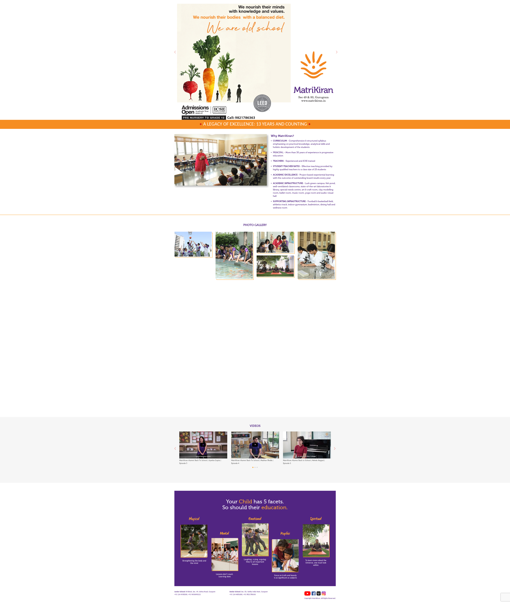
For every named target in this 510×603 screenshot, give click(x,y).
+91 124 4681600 (236, 595)
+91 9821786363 (249, 595)
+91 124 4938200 (180, 595)
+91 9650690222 (194, 595)
